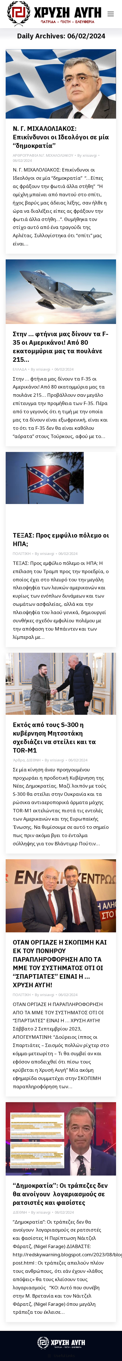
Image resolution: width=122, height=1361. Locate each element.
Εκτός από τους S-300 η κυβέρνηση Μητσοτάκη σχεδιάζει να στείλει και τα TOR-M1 (54, 737)
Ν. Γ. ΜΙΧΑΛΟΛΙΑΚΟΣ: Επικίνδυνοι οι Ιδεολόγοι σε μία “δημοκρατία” (61, 137)
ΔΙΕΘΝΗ (33, 760)
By (87, 155)
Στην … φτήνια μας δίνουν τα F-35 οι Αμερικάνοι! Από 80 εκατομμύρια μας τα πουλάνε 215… (60, 347)
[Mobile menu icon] (110, 14)
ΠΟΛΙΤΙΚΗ (22, 553)
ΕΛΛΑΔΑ (20, 369)
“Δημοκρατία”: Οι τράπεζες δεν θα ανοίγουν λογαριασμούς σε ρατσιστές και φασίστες (60, 1194)
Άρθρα (19, 760)
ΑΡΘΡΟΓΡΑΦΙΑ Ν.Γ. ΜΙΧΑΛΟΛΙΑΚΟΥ (43, 155)
